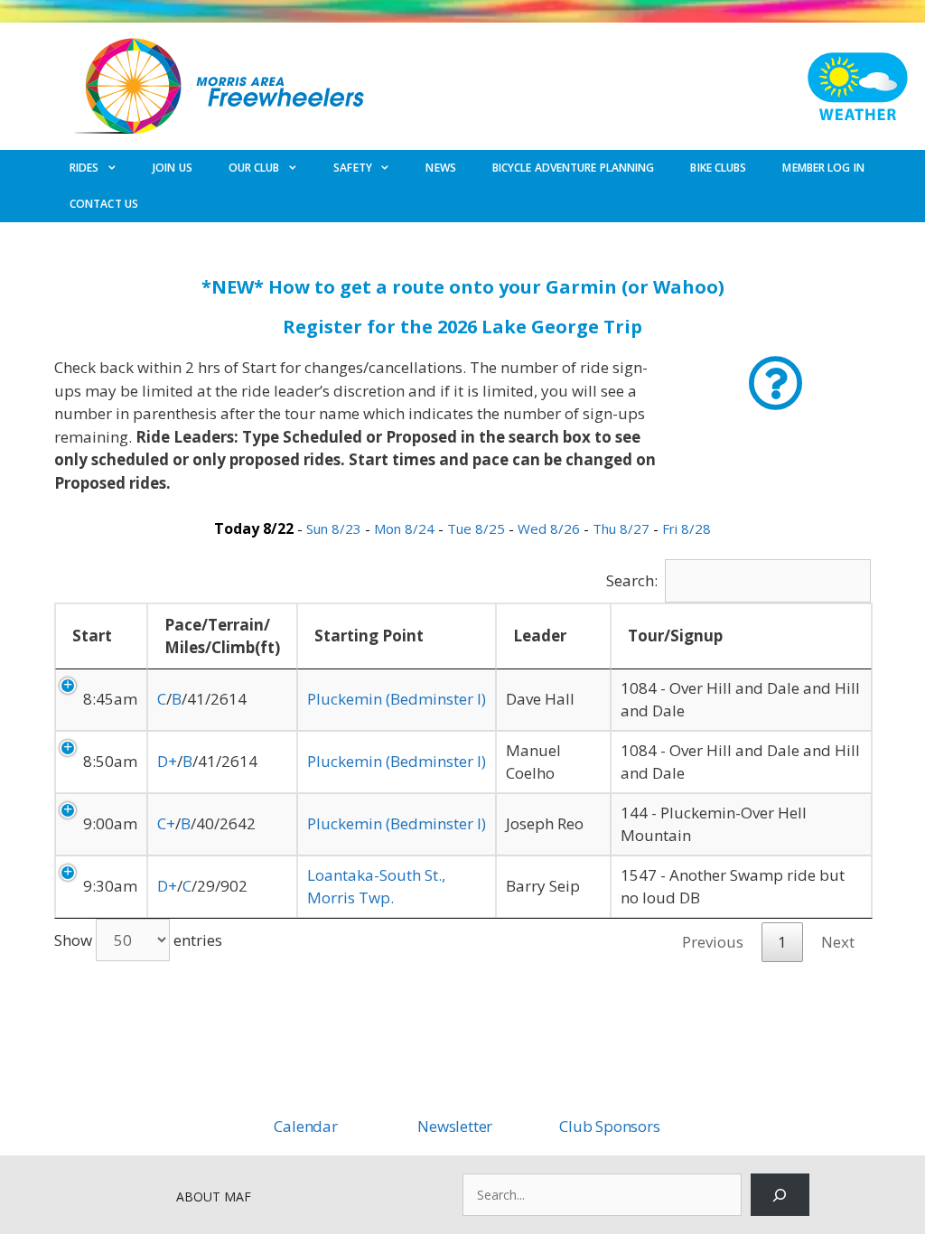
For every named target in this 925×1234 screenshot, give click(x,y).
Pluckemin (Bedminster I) (396, 698)
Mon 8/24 (406, 528)
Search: (632, 580)
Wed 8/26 (551, 528)
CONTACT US (104, 203)
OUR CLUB (254, 167)
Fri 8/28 (686, 528)
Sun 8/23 (335, 528)
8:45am (110, 698)
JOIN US (172, 167)
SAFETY (352, 167)
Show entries (138, 940)
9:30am (110, 885)
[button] (775, 383)
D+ (167, 761)
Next (838, 941)
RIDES (84, 167)
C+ (166, 823)
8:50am (110, 761)
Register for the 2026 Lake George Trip (462, 326)
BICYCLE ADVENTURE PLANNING (573, 167)
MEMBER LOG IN (823, 167)
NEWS (440, 167)
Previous (712, 941)
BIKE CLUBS (718, 167)
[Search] (780, 1194)
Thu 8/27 (623, 528)
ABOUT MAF (213, 1196)
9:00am (110, 823)
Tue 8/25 (478, 528)
